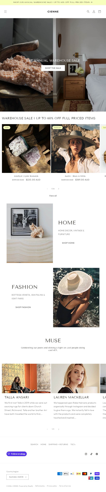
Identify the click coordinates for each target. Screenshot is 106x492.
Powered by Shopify (26, 486)
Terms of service (65, 486)
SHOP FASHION (23, 307)
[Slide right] (59, 189)
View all (53, 195)
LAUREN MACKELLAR (71, 397)
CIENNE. (16, 486)
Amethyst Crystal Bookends (26, 176)
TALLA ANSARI (17, 397)
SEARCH (34, 444)
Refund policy (40, 486)
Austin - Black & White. (75, 176)
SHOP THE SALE (53, 68)
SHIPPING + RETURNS (58, 444)
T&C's (72, 444)
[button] (5, 11)
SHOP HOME (68, 243)
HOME (43, 444)
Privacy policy (52, 486)
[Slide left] (47, 189)
